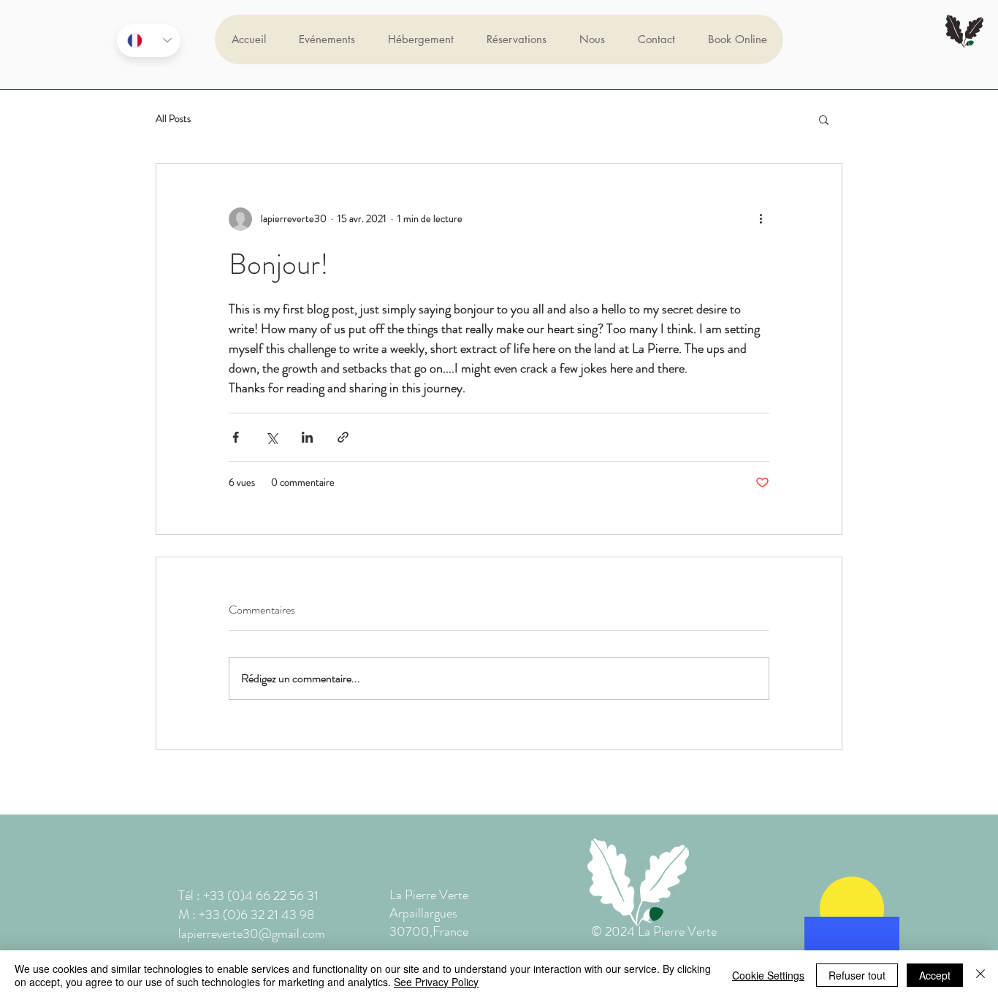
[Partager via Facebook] (236, 437)
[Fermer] (980, 975)
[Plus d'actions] (760, 219)
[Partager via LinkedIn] (307, 437)
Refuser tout (857, 975)
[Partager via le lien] (343, 437)
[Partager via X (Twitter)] (271, 437)
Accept (935, 975)
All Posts (173, 119)
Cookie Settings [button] (768, 975)
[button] (824, 119)
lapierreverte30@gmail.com (251, 933)
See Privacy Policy (436, 981)
